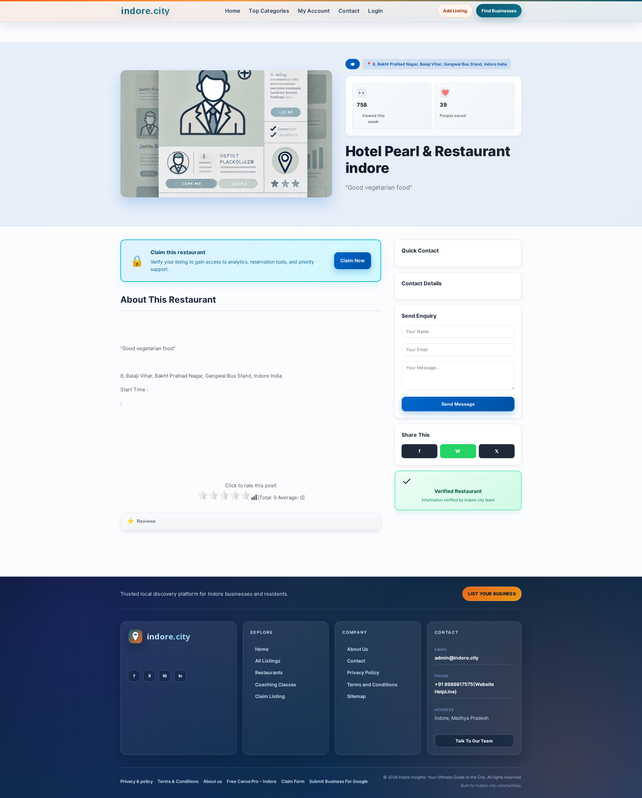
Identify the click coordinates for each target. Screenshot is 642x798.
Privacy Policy (363, 672)
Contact (348, 10)
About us (212, 781)
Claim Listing (270, 696)
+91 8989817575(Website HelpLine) (464, 687)
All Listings (268, 661)
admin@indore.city (456, 658)
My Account (314, 10)
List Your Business (492, 593)
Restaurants (269, 672)
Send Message (458, 404)
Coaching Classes (275, 684)
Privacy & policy (136, 781)
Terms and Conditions (372, 684)
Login (375, 10)
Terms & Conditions (178, 781)
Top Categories (269, 10)
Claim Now (352, 260)
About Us (357, 649)
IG (165, 675)
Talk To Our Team (474, 740)
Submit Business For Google (338, 781)
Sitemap (356, 696)
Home (232, 10)
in (180, 675)
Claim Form (293, 781)
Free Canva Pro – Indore (252, 781)
